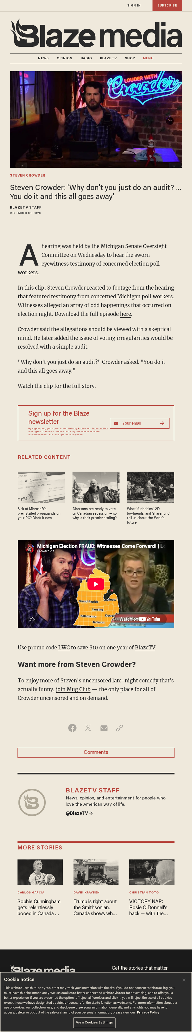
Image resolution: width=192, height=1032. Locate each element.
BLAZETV (108, 58)
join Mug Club (73, 689)
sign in (134, 5)
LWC (64, 647)
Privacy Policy (77, 429)
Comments (96, 752)
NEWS (43, 58)
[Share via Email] (104, 728)
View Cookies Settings (94, 1022)
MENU (148, 58)
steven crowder (27, 176)
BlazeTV (145, 647)
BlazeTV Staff (26, 208)
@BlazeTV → (79, 813)
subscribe (167, 5)
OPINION (65, 58)
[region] (96, 1002)
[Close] (184, 979)
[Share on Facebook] (72, 728)
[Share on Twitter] (88, 728)
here (125, 314)
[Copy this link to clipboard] (120, 728)
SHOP (130, 58)
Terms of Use (100, 429)
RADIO (86, 58)
